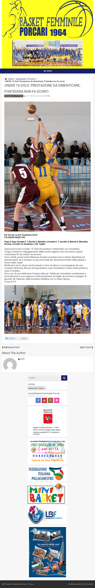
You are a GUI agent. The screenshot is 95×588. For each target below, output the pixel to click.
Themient (89, 584)
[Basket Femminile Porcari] (47, 37)
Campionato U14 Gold (25, 79)
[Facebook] (38, 400)
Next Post (85, 347)
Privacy (31, 584)
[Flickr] (56, 400)
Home (10, 79)
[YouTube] (44, 400)
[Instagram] (50, 400)
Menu (49, 71)
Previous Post (12, 347)
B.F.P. (28, 96)
